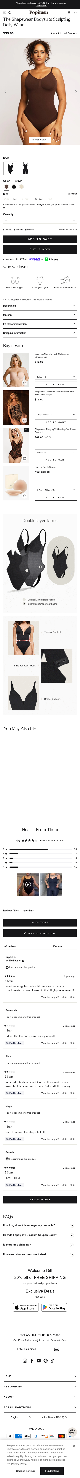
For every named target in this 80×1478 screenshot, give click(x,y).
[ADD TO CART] (34, 788)
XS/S (6, 199)
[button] (64, 33)
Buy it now (40, 249)
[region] (40, 884)
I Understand (52, 1470)
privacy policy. (19, 1463)
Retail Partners (17, 1407)
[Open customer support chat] (72, 1432)
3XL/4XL (39, 199)
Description (9, 305)
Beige (21, 187)
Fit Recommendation (15, 323)
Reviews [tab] (11, 911)
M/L (15, 199)
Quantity (8, 214)
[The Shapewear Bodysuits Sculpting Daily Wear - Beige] (12, 798)
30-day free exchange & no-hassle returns (29, 299)
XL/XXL (26, 199)
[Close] (74, 1446)
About (9, 1396)
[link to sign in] (69, 13)
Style (6, 157)
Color (12, 180)
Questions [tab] (28, 911)
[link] (38, 13)
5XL (50, 199)
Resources (13, 1386)
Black (14, 187)
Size (40, 193)
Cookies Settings (25, 1470)
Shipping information (14, 332)
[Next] (75, 91)
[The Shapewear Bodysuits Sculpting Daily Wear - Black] (7, 798)
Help (7, 1376)
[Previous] (5, 91)
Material (7, 314)
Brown (6, 187)
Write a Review (49, 934)
